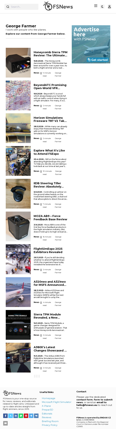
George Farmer (58, 74)
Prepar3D (47, 409)
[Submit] (8, 7)
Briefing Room (50, 421)
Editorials (47, 413)
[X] (10, 416)
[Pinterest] (26, 416)
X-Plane (46, 406)
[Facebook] (5, 416)
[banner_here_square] (91, 44)
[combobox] (21, 7)
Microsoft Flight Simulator (56, 402)
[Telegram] (31, 416)
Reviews (46, 417)
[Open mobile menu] (95, 6)
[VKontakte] (36, 416)
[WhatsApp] (21, 416)
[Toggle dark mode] (102, 7)
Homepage (48, 398)
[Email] (5, 423)
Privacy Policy (49, 425)
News (36, 73)
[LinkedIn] (15, 416)
